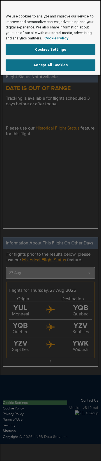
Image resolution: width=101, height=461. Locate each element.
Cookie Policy (56, 38)
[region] (50, 37)
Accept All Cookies (50, 65)
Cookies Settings (50, 49)
